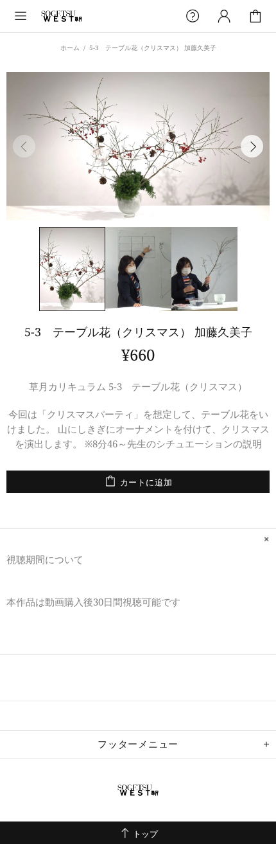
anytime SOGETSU (61, 16)
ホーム (70, 47)
